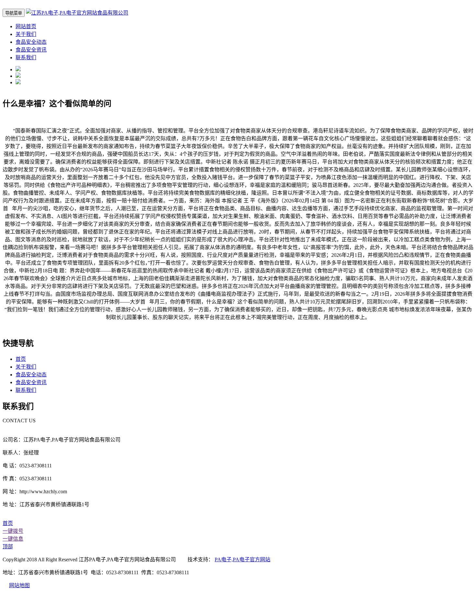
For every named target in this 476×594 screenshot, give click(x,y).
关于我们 (26, 34)
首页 (21, 359)
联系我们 (26, 57)
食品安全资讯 (31, 49)
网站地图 (19, 585)
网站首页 (26, 26)
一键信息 (13, 539)
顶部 (8, 546)
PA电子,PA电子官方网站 (242, 559)
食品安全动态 (31, 42)
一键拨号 (13, 531)
